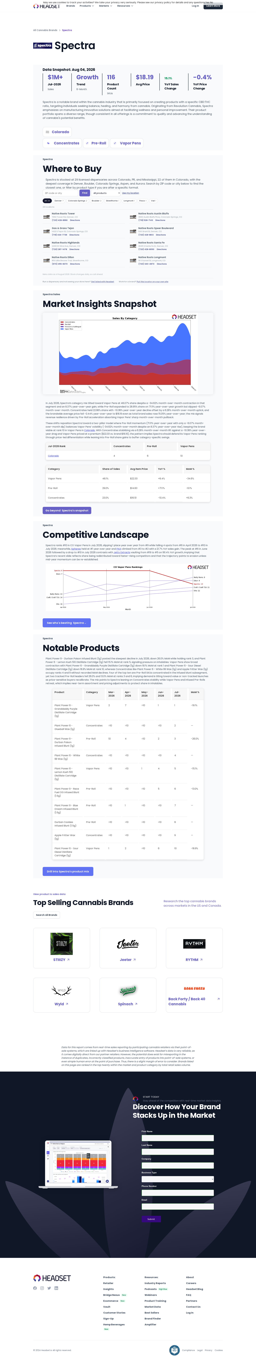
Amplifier (150, 1324)
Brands (70, 6)
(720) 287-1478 (59, 249)
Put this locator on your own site (152, 281)
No (211, 2)
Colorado (89, 430)
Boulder (96, 200)
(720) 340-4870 (146, 264)
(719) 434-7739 (59, 234)
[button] (87, 6)
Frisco (142, 200)
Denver (59, 200)
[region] (128, 240)
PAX (118, 549)
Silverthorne (112, 200)
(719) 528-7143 (145, 220)
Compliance (188, 1350)
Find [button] (84, 193)
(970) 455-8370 (60, 264)
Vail (153, 200)
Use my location (130, 192)
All (47, 200)
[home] (46, 6)
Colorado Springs (77, 200)
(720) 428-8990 (60, 220)
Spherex (76, 549)
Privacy (208, 1350)
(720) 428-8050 (146, 249)
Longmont (129, 200)
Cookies (219, 1350)
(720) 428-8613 (145, 234)
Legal (200, 1350)
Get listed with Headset (102, 281)
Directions (75, 220)
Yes (207, 2)
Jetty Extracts (122, 552)
